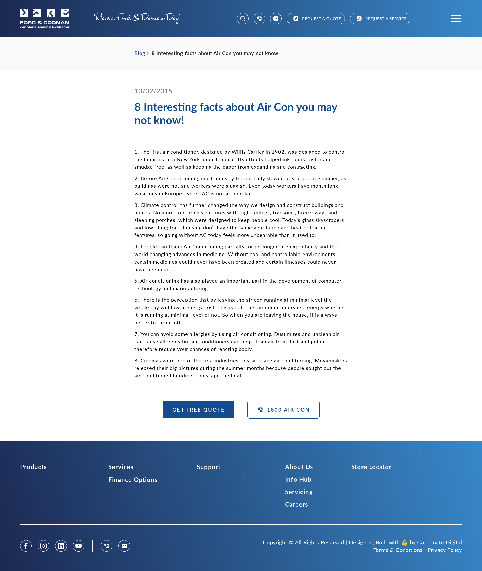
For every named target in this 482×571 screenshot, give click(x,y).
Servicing (299, 491)
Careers (296, 504)
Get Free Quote (198, 409)
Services (121, 466)
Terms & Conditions (398, 550)
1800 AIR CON (288, 409)
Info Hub (298, 479)
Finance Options (133, 479)
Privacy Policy (445, 550)
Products (33, 466)
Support (209, 466)
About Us (299, 466)
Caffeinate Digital (439, 542)
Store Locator (371, 466)
